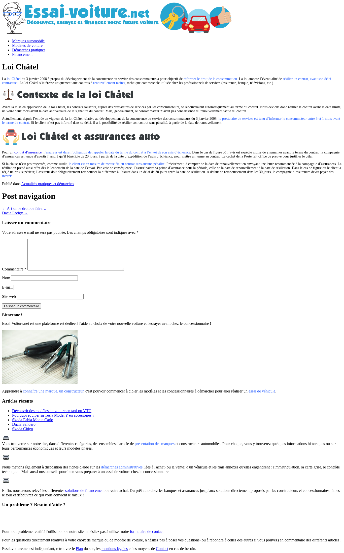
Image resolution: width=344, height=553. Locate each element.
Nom (6, 278)
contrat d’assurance (28, 152)
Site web (9, 296)
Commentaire (14, 269)
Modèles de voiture (27, 45)
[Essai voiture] (138, 32)
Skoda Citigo (22, 429)
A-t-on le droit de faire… (24, 208)
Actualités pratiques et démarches (47, 184)
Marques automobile (28, 41)
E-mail (7, 287)
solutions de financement (85, 490)
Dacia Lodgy (15, 213)
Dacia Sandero (24, 424)
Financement (22, 54)
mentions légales (114, 548)
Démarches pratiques (28, 50)
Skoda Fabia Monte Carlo (32, 420)
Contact (162, 548)
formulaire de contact (146, 531)
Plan (79, 548)
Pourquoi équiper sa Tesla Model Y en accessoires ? (53, 415)
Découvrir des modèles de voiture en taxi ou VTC (51, 411)
